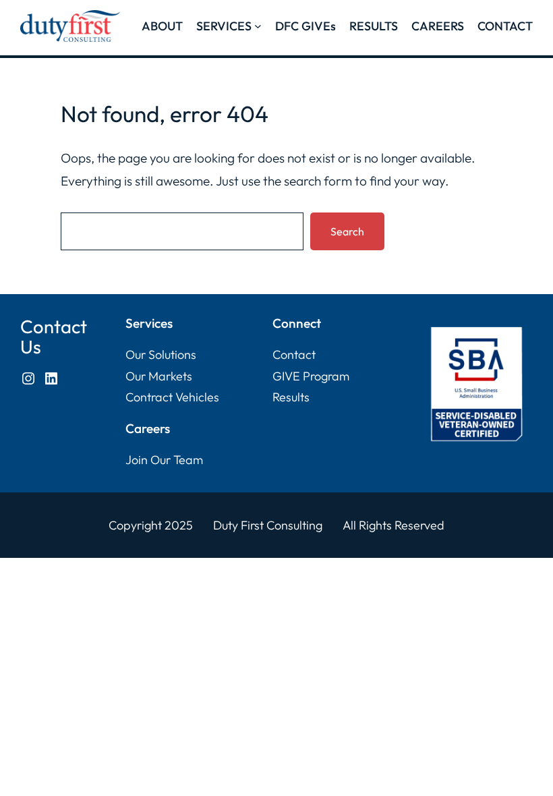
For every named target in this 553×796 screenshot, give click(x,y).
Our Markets (158, 376)
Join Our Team (164, 459)
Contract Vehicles (172, 397)
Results (291, 397)
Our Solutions (160, 354)
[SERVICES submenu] (258, 26)
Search (347, 231)
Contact (294, 354)
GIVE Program (310, 376)
